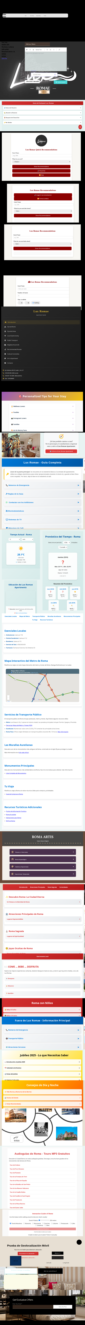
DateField (33, 71)
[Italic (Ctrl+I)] (30, 49)
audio (60, 78)
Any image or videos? (32, 78)
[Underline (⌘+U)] (33, 49)
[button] (32, 81)
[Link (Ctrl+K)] (59, 49)
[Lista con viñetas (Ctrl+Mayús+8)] (54, 49)
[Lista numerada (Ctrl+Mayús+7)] (50, 49)
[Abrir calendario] (55, 74)
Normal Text (39, 49)
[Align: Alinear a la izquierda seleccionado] (47, 49)
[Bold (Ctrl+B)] (27, 49)
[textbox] (45, 61)
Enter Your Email (17, 1303)
